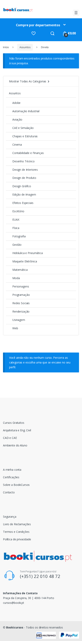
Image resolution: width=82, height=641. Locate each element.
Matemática (20, 270)
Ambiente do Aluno (15, 445)
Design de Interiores (25, 169)
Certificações (11, 477)
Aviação (17, 119)
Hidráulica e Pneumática (27, 253)
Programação (21, 295)
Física (15, 228)
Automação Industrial (25, 111)
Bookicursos (14, 627)
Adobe (16, 103)
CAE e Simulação (23, 128)
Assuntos (25, 47)
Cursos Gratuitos (13, 423)
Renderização (20, 311)
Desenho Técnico (23, 161)
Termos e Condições (16, 532)
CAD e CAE (10, 438)
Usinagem (18, 320)
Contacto (9, 492)
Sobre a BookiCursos (16, 485)
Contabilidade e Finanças (28, 153)
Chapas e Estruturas (25, 136)
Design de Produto (24, 178)
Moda (16, 278)
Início (6, 47)
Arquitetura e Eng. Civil (17, 430)
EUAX (15, 219)
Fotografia (19, 236)
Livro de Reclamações (17, 524)
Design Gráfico (21, 186)
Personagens (20, 286)
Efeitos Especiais (22, 203)
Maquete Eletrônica (24, 261)
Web (15, 328)
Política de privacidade (17, 539)
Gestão (16, 244)
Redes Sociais (21, 303)
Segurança (9, 516)
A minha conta (12, 469)
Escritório (18, 211)
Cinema (17, 144)
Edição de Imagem (24, 194)
